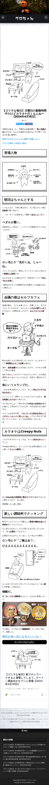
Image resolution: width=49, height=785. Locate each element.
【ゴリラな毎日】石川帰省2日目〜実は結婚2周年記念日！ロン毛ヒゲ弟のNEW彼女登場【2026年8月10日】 (24, 758)
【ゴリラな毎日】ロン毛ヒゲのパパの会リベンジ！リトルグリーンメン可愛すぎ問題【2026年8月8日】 (24, 770)
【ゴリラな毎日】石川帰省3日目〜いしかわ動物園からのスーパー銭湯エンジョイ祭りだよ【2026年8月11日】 (24, 752)
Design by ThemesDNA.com (24, 782)
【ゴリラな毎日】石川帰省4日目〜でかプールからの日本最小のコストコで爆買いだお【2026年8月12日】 (24, 746)
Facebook (29, 124)
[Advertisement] (24, 42)
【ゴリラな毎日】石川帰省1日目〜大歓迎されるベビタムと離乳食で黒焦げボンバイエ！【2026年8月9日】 (24, 764)
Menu (25, 731)
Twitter (20, 124)
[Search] (46, 17)
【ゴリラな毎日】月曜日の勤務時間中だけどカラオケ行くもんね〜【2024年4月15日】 (24, 113)
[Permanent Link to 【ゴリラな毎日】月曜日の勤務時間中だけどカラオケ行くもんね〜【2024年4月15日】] (24, 82)
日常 (25, 120)
